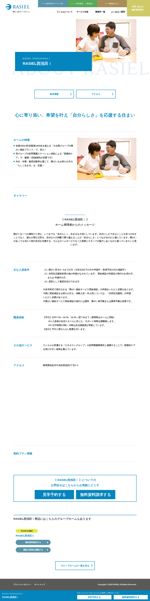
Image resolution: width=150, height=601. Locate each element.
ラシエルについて (65, 12)
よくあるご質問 (118, 12)
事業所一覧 (100, 12)
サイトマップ (39, 584)
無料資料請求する (95, 494)
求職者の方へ (113, 3)
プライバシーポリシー (22, 584)
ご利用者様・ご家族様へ (84, 3)
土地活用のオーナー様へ (54, 3)
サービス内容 (82, 12)
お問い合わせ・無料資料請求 (138, 8)
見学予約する (54, 494)
